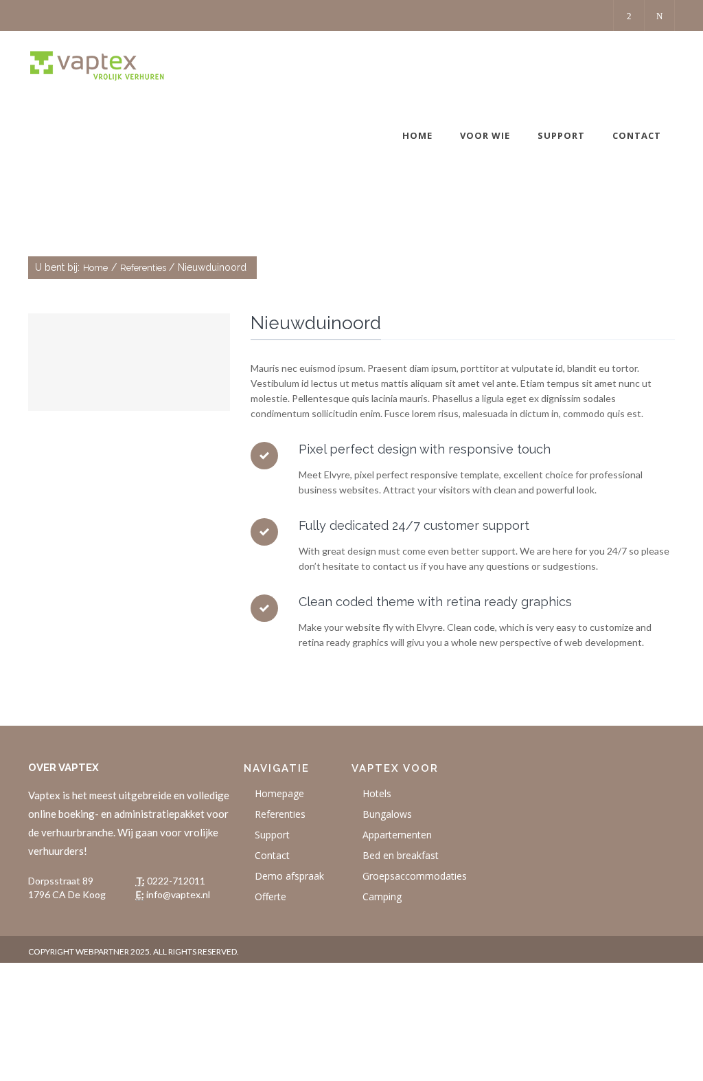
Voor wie (485, 135)
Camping (382, 896)
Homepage (279, 793)
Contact (636, 135)
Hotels (376, 793)
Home (417, 135)
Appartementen (397, 834)
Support (561, 135)
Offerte (270, 896)
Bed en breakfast (400, 855)
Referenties (143, 268)
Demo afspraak (289, 875)
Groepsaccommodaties (414, 875)
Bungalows (387, 814)
